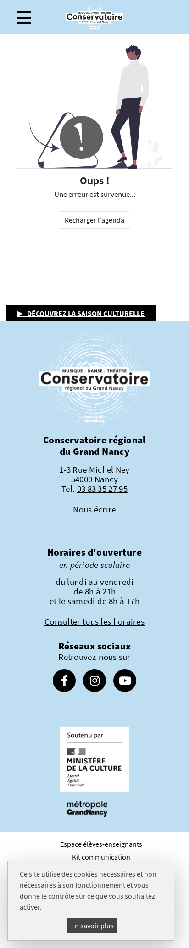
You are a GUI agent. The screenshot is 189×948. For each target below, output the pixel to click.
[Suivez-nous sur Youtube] (125, 681)
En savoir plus (92, 925)
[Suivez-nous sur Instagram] (94, 681)
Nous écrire (94, 509)
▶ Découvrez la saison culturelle (81, 313)
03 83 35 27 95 (102, 488)
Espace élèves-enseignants (101, 844)
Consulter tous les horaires (94, 621)
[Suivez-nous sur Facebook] (64, 681)
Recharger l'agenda (94, 219)
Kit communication (101, 856)
